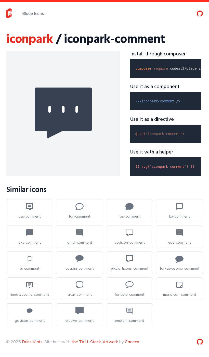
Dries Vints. (32, 341)
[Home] (9, 13)
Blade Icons (33, 13)
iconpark (29, 40)
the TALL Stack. (87, 341)
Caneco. (132, 341)
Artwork (110, 341)
